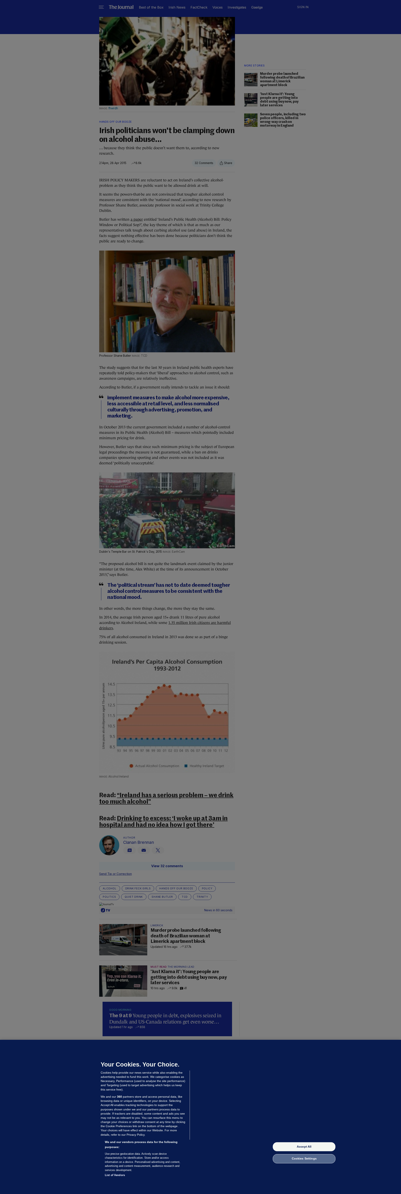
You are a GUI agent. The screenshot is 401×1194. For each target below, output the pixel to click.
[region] (200, 1117)
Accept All (304, 1146)
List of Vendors (115, 1175)
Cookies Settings (304, 1158)
